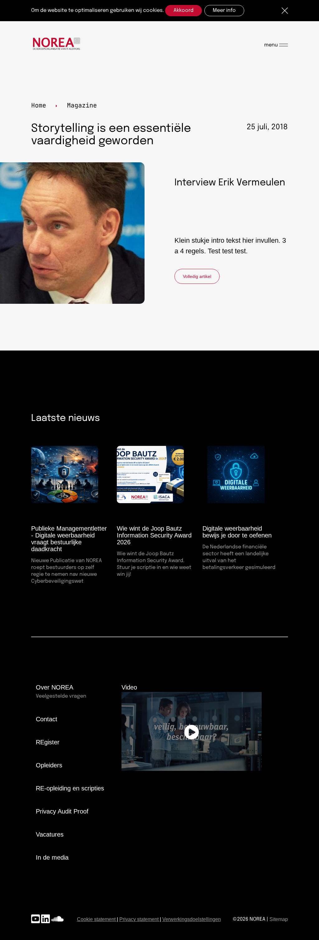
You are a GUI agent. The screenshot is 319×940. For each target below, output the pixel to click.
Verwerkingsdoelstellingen (191, 919)
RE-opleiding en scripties (70, 788)
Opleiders (49, 765)
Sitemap (278, 919)
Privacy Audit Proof (62, 811)
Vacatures (50, 834)
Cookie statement (96, 919)
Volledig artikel (197, 276)
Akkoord (183, 10)
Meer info (224, 10)
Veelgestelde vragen (61, 696)
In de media (52, 857)
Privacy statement (139, 919)
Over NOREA (54, 687)
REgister (48, 742)
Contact (46, 719)
